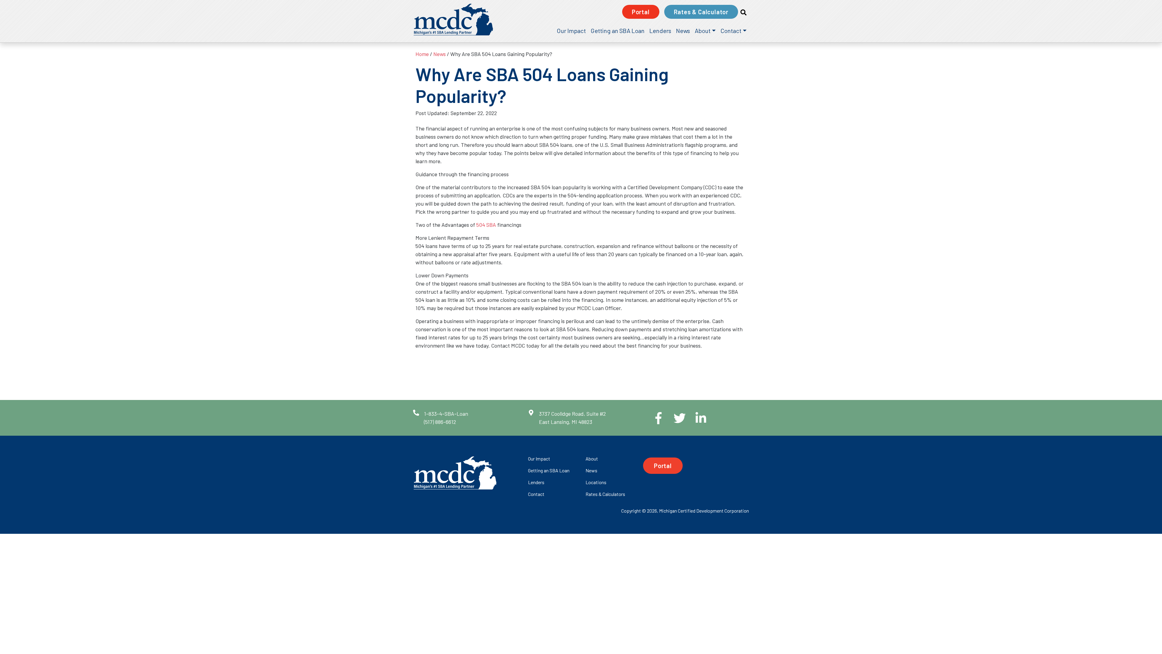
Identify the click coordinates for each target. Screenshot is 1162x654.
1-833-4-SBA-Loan (446, 413)
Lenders (660, 30)
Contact (731, 30)
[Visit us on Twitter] (675, 418)
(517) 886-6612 (440, 421)
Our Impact (571, 30)
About (703, 30)
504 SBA (486, 224)
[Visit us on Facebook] (654, 418)
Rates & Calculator (701, 11)
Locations (596, 482)
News (683, 30)
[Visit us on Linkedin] (696, 418)
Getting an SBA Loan (618, 30)
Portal (641, 11)
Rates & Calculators (605, 494)
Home (422, 54)
